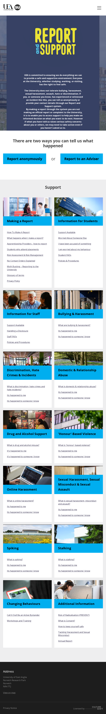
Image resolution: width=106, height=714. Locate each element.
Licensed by (79, 708)
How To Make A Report (18, 232)
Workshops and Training (19, 620)
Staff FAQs (12, 336)
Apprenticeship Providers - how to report (27, 243)
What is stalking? (66, 559)
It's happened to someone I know (23, 456)
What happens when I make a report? (25, 238)
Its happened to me (67, 330)
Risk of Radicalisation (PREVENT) (74, 615)
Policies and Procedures (18, 342)
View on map (9, 692)
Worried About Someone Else (72, 238)
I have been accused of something (74, 243)
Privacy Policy (13, 281)
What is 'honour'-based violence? (74, 445)
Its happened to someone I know (74, 336)
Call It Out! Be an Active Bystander (23, 615)
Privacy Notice (10, 708)
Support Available (66, 232)
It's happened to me (16, 450)
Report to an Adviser (81, 158)
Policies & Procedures (68, 260)
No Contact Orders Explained (21, 260)
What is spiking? (15, 559)
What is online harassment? (20, 500)
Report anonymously (24, 158)
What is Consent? (66, 620)
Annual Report (65, 641)
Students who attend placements (23, 249)
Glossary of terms (15, 275)
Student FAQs (64, 255)
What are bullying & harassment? (74, 325)
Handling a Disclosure (17, 330)
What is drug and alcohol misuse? (23, 445)
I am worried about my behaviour (74, 249)
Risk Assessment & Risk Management (25, 255)
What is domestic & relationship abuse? (77, 386)
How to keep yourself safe (71, 626)
